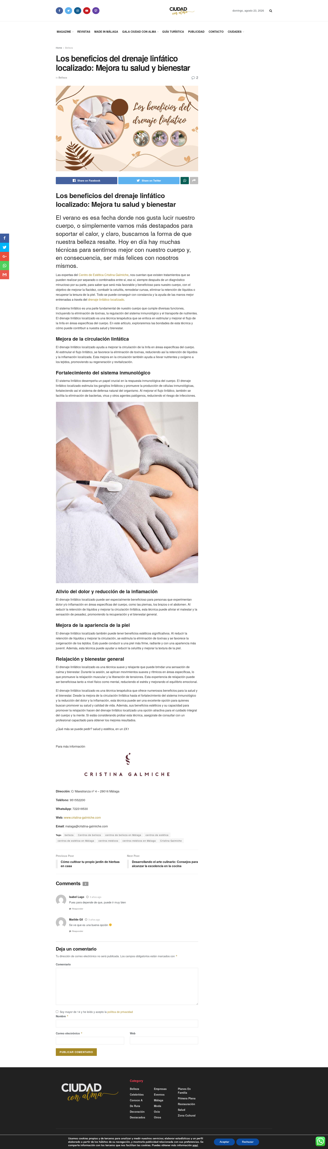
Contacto (216, 31)
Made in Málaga (106, 31)
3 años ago (95, 896)
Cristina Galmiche (171, 840)
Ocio (157, 1111)
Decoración (137, 1111)
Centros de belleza (89, 835)
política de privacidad (120, 1012)
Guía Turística (173, 31)
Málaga (158, 1100)
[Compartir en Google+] (4, 256)
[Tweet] (4, 247)
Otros (157, 1117)
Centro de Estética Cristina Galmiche (104, 275)
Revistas (83, 31)
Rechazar (247, 1142)
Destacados (137, 1117)
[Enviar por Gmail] (4, 274)
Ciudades (234, 31)
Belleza (69, 47)
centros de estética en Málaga (76, 840)
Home (59, 47)
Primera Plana (187, 1098)
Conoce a (136, 1100)
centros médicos (108, 840)
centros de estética (157, 835)
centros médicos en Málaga (139, 840)
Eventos (159, 1094)
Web (133, 1033)
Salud (181, 1110)
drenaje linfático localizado (106, 299)
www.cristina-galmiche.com (82, 817)
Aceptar (224, 1142)
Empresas (160, 1089)
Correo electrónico (69, 1033)
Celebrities (137, 1094)
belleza (69, 835)
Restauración (186, 1104)
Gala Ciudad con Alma (139, 31)
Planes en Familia (184, 1090)
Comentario (63, 964)
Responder (77, 908)
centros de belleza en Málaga (123, 835)
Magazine (64, 31)
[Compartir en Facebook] (4, 238)
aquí (195, 1145)
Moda (157, 1106)
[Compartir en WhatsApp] (4, 265)
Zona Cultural (187, 1115)
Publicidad (196, 31)
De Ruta (135, 1106)
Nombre (62, 1016)
